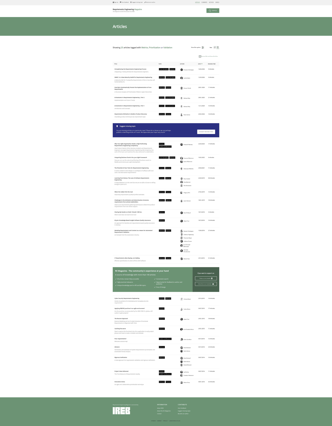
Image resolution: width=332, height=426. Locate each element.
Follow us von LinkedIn (205, 278)
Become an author (183, 413)
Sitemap (153, 421)
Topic (160, 64)
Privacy (165, 421)
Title (115, 64)
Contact (159, 413)
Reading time (211, 64)
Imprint (159, 421)
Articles (197, 2)
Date (199, 64)
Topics (214, 11)
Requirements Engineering (127, 10)
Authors (211, 2)
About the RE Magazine (164, 411)
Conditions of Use (174, 421)
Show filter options (196, 47)
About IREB (160, 408)
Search (217, 2)
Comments (204, 2)
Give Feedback (182, 408)
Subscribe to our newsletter (205, 284)
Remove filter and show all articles (209, 56)
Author (182, 64)
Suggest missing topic (206, 132)
